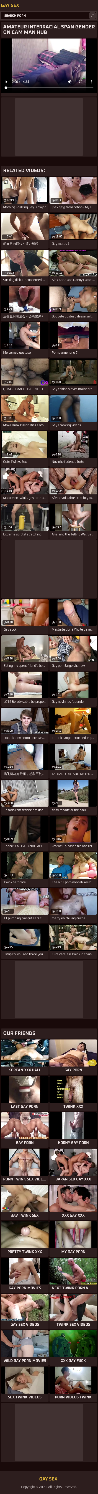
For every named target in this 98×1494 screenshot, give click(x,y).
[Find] (92, 15)
